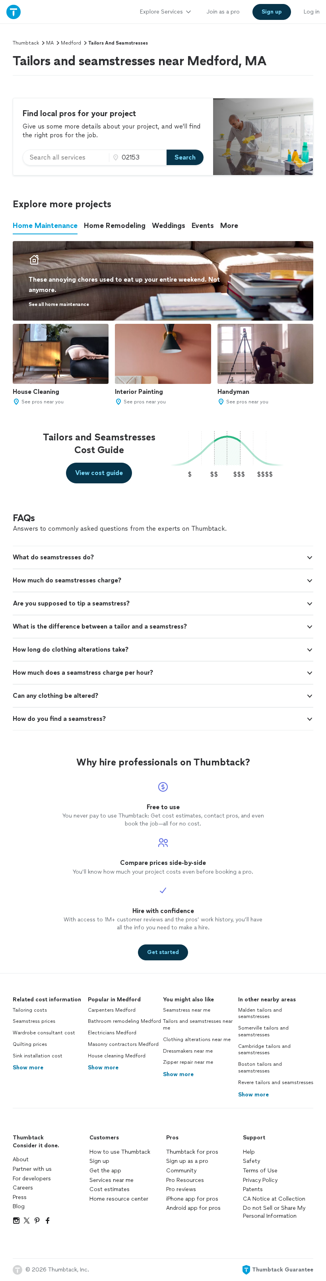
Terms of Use (260, 1170)
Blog (19, 1206)
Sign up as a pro (187, 1161)
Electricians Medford (112, 1033)
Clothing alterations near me (197, 1039)
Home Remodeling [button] (115, 225)
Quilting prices (30, 1044)
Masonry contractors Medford (123, 1044)
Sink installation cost (37, 1056)
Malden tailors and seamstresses (260, 1013)
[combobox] (66, 157)
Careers (23, 1187)
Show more (28, 1067)
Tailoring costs (30, 1010)
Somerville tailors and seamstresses (263, 1031)
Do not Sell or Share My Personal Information (274, 1212)
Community (181, 1170)
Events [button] (203, 225)
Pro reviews (181, 1189)
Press (20, 1197)
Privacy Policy (260, 1180)
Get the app (105, 1170)
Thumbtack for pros (192, 1152)
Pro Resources (185, 1180)
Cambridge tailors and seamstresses (264, 1049)
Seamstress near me (186, 1010)
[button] (163, 557)
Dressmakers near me (188, 1051)
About (21, 1159)
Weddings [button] (168, 225)
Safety (251, 1161)
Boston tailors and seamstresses (260, 1067)
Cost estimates (109, 1189)
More (229, 225)
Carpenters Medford (112, 1010)
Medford (71, 43)
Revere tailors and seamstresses (275, 1082)
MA (50, 43)
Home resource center (118, 1198)
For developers (32, 1178)
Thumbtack (26, 43)
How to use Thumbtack (119, 1152)
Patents (253, 1189)
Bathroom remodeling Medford (124, 1021)
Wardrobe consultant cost (44, 1033)
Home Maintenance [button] (45, 225)
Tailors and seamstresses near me (198, 1024)
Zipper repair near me (188, 1062)
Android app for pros (193, 1208)
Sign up (99, 1161)
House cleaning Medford (117, 1056)
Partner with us (32, 1169)
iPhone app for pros (192, 1198)
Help (249, 1152)
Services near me (111, 1180)
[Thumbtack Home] (13, 11)
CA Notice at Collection (274, 1198)
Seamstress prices (34, 1021)
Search (185, 157)
